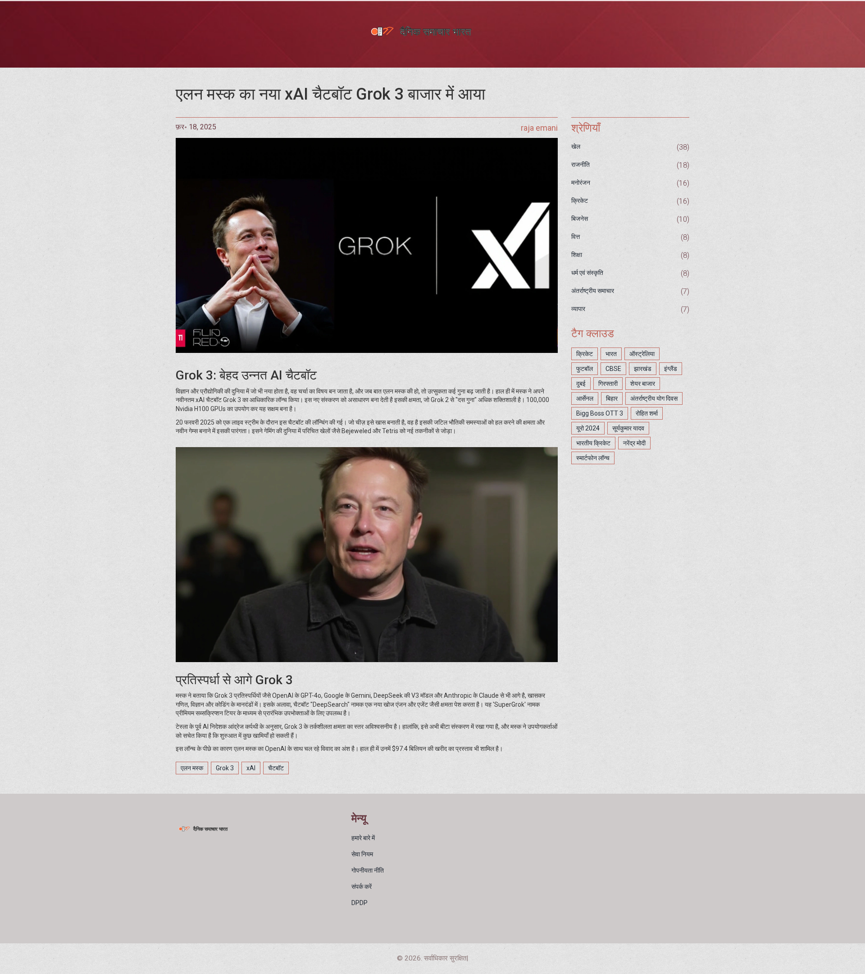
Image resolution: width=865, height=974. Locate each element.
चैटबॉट (276, 768)
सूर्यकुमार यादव (628, 428)
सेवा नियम (362, 854)
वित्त (575, 236)
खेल (575, 146)
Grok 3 (225, 768)
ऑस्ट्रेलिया (642, 353)
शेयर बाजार (642, 383)
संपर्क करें (361, 886)
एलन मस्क (192, 768)
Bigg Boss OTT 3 (599, 413)
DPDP (359, 902)
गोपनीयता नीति (367, 870)
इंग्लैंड (670, 368)
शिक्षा (576, 254)
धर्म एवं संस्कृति (587, 272)
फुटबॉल (584, 368)
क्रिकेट (579, 200)
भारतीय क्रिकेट (593, 443)
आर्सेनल (584, 398)
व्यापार (578, 308)
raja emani (539, 128)
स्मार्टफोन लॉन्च (593, 458)
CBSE (613, 368)
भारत (611, 353)
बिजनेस (579, 218)
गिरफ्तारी (608, 383)
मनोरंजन (580, 182)
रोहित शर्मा (647, 413)
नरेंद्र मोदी (634, 443)
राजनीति (580, 164)
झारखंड (642, 368)
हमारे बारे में (363, 837)
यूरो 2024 (588, 428)
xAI (250, 768)
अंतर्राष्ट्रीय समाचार (592, 290)
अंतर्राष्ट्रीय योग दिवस (654, 398)
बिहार (612, 398)
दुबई (581, 383)
